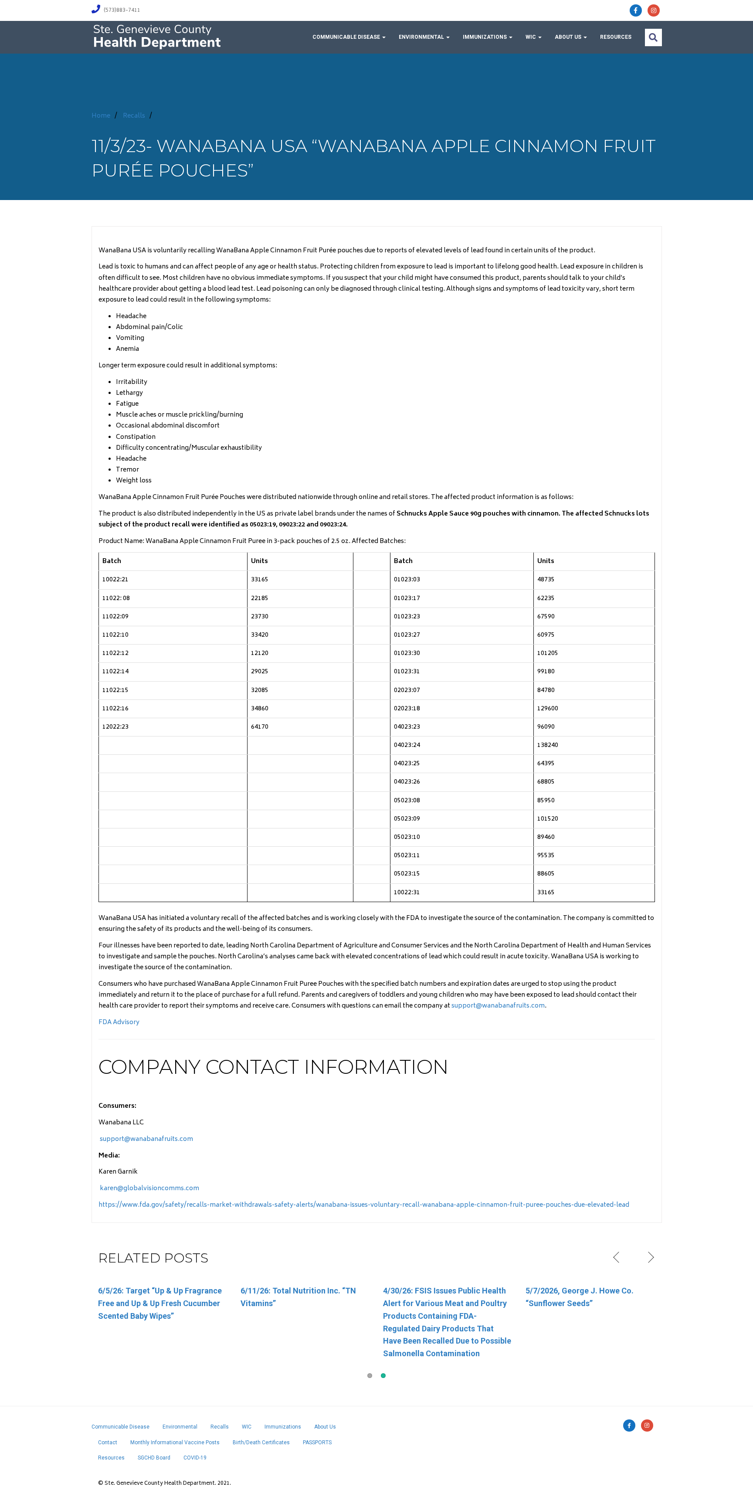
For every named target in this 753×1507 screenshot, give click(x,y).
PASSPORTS (317, 1442)
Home (101, 116)
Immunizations (485, 37)
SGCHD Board (154, 1458)
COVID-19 (195, 1458)
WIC (531, 37)
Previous (617, 1257)
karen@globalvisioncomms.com (148, 1188)
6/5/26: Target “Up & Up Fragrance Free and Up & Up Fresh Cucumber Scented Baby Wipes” (160, 1303)
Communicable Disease (346, 37)
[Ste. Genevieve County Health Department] (157, 36)
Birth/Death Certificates (261, 1442)
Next (649, 1257)
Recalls (134, 116)
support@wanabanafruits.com (498, 1006)
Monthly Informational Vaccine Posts (175, 1442)
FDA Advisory (118, 1022)
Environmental (422, 37)
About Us (569, 37)
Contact (107, 1442)
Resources (615, 37)
